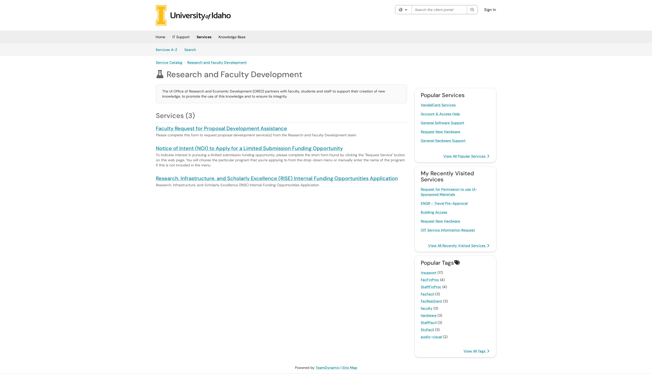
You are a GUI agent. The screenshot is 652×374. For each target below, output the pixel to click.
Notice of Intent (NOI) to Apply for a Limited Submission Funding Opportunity (249, 148)
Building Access (434, 212)
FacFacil (427, 294)
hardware (429, 315)
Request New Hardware (440, 131)
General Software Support (442, 123)
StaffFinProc (431, 287)
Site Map (349, 367)
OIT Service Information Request (448, 230)
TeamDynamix (327, 367)
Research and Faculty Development (217, 62)
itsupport (429, 272)
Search (191, 49)
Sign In (490, 9)
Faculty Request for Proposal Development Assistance (221, 128)
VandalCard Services (438, 105)
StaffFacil (429, 322)
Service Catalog (169, 62)
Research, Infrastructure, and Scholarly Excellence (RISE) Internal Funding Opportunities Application (277, 178)
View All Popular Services (464, 156)
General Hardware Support (443, 140)
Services (204, 37)
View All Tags (475, 351)
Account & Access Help (440, 114)
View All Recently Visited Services (457, 245)
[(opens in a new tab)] (193, 15)
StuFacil (427, 329)
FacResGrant (431, 301)
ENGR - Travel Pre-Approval (444, 203)
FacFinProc (430, 279)
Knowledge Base (232, 37)
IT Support (180, 37)
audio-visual (431, 337)
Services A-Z (166, 49)
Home (160, 37)
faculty (426, 308)
